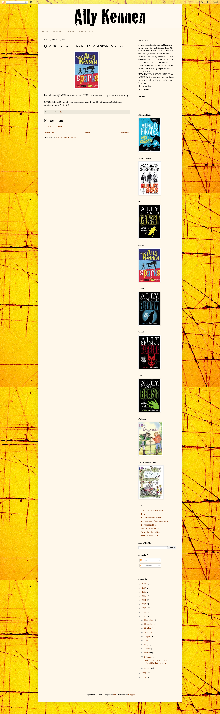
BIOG (71, 31)
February (148, 656)
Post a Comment (55, 126)
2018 (144, 583)
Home (45, 31)
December (148, 619)
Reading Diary (86, 31)
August (147, 636)
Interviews (58, 31)
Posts (144, 560)
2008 (144, 677)
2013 (144, 604)
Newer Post (50, 132)
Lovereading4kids (148, 524)
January (147, 667)
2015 (144, 596)
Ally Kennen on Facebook (152, 510)
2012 (144, 608)
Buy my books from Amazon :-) (155, 521)
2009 (144, 673)
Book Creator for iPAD (151, 517)
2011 (144, 612)
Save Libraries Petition (151, 531)
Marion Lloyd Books (150, 528)
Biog (143, 514)
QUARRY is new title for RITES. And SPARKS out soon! (158, 661)
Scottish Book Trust (149, 535)
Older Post (124, 132)
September (149, 632)
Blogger (131, 694)
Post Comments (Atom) (66, 137)
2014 (144, 600)
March (147, 652)
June (146, 640)
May (146, 644)
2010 (144, 616)
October (148, 628)
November (149, 624)
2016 (144, 591)
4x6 (114, 694)
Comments (147, 565)
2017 (144, 587)
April (146, 648)
